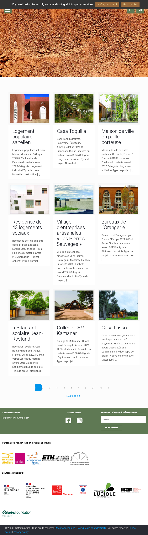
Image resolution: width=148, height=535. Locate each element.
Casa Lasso (114, 328)
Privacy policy (21, 532)
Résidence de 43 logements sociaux (27, 227)
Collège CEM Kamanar (71, 330)
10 (100, 387)
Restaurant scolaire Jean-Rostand (27, 333)
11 (107, 387)
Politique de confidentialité (91, 528)
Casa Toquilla (71, 131)
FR (130, 9)
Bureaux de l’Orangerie (114, 224)
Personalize (130, 4)
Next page (72, 395)
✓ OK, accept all (107, 4)
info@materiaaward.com (15, 418)
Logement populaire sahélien (23, 136)
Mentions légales (65, 528)
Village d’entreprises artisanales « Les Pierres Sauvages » (71, 233)
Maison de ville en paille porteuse (118, 136)
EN (140, 9)
